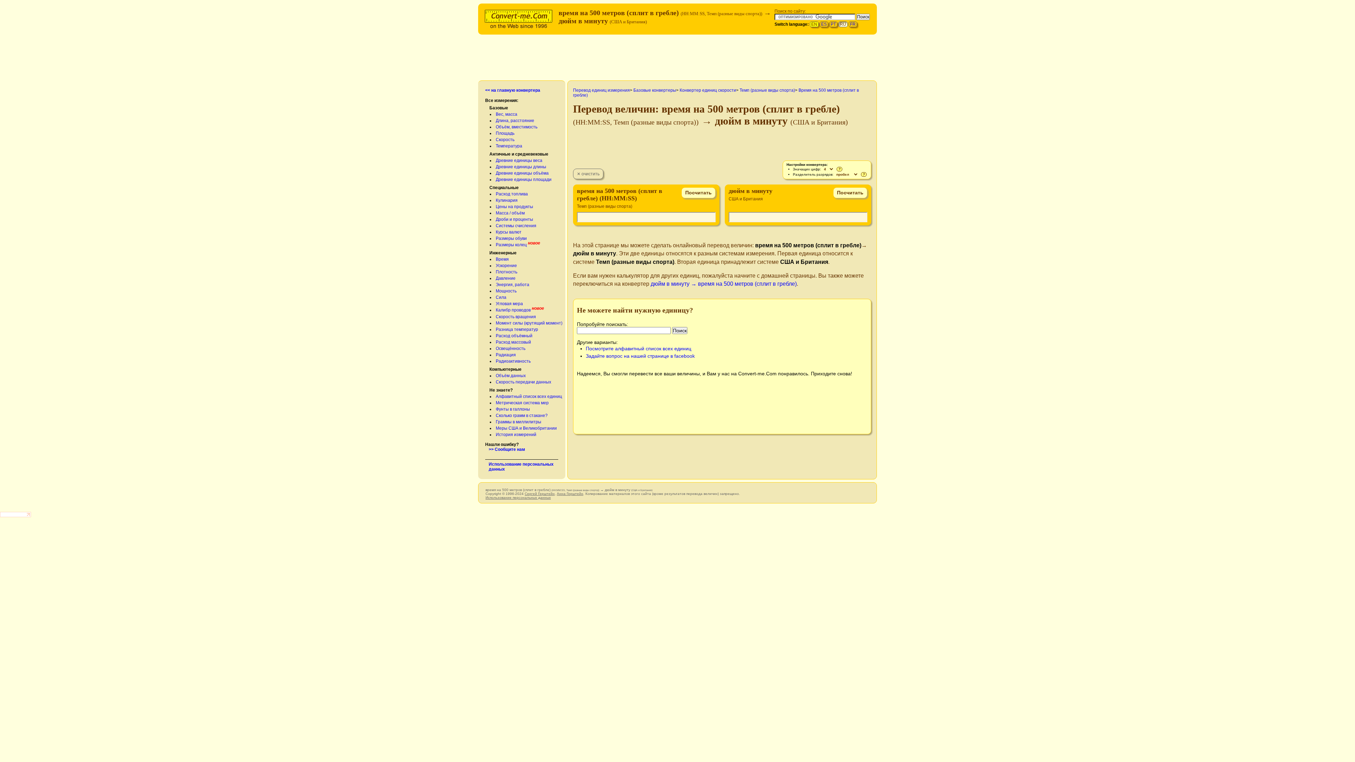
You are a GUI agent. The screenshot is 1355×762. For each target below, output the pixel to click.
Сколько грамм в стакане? (522, 415)
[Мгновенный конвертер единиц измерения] (520, 18)
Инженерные (503, 252)
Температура (509, 146)
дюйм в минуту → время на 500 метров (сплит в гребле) (724, 284)
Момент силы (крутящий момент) (529, 323)
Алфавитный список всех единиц (529, 396)
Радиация (506, 354)
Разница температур (517, 329)
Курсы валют (509, 232)
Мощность (506, 291)
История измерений (516, 434)
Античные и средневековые (518, 154)
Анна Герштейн (570, 494)
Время (502, 259)
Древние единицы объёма (522, 173)
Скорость (505, 139)
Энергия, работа (512, 284)
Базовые (498, 107)
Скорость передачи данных (523, 382)
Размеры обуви (511, 238)
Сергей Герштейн (540, 494)
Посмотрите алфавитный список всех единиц (638, 348)
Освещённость (510, 348)
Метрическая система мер (522, 402)
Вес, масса (506, 114)
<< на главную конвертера (512, 90)
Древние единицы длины (521, 166)
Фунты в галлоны (513, 409)
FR (853, 24)
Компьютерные (505, 369)
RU (843, 24)
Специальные (504, 187)
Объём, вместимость (516, 127)
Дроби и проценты (514, 219)
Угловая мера (509, 303)
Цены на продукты (514, 206)
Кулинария (507, 200)
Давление (506, 278)
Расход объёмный (514, 335)
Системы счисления (516, 225)
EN (814, 24)
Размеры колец (511, 244)
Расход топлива (512, 194)
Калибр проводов (513, 310)
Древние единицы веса (519, 160)
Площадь (505, 133)
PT (833, 24)
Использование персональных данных (518, 498)
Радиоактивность (513, 361)
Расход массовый (513, 342)
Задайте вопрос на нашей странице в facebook (640, 356)
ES (824, 24)
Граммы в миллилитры (518, 421)
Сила (501, 297)
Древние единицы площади (524, 179)
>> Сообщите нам (507, 449)
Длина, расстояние (515, 120)
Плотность (506, 272)
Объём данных (511, 375)
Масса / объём (510, 213)
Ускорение (506, 265)
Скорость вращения (516, 316)
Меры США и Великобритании (526, 428)
